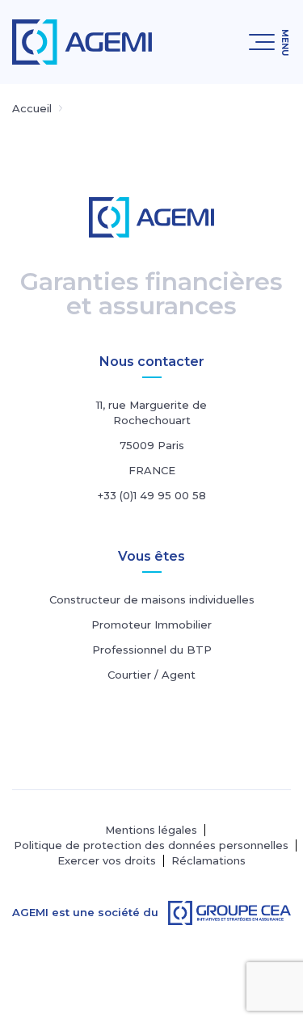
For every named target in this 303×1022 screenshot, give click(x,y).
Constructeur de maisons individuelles (152, 599)
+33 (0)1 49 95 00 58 (152, 495)
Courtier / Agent (151, 674)
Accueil (32, 108)
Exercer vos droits (106, 861)
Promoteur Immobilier (151, 624)
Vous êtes (151, 556)
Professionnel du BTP (152, 649)
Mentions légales (151, 830)
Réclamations (208, 861)
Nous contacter (151, 361)
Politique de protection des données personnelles (151, 845)
